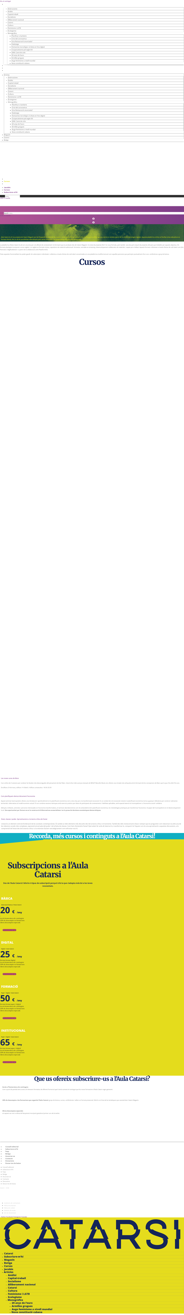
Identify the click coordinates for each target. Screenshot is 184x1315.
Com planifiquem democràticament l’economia (18, 796)
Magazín (7, 66)
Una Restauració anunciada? (22, 41)
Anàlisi (12, 1275)
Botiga (6, 70)
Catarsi (7, 68)
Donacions (9, 1161)
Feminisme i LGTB (19, 1293)
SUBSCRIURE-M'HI (9, 930)
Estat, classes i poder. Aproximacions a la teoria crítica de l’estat (24, 819)
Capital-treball (17, 1278)
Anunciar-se (10, 1156)
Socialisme (14, 1281)
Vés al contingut (5, 1)
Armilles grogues (22, 1306)
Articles (7, 4)
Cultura (12, 1290)
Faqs (7, 1151)
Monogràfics (15, 1299)
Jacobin (7, 179)
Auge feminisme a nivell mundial (32, 1309)
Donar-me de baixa (13, 1163)
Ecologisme (15, 1297)
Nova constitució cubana (20, 63)
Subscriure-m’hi (10, 184)
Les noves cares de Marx (10, 778)
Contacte (9, 1158)
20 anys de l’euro (22, 1302)
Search (2, 196)
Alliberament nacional (16, 20)
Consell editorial (11, 1147)
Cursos (7, 181)
